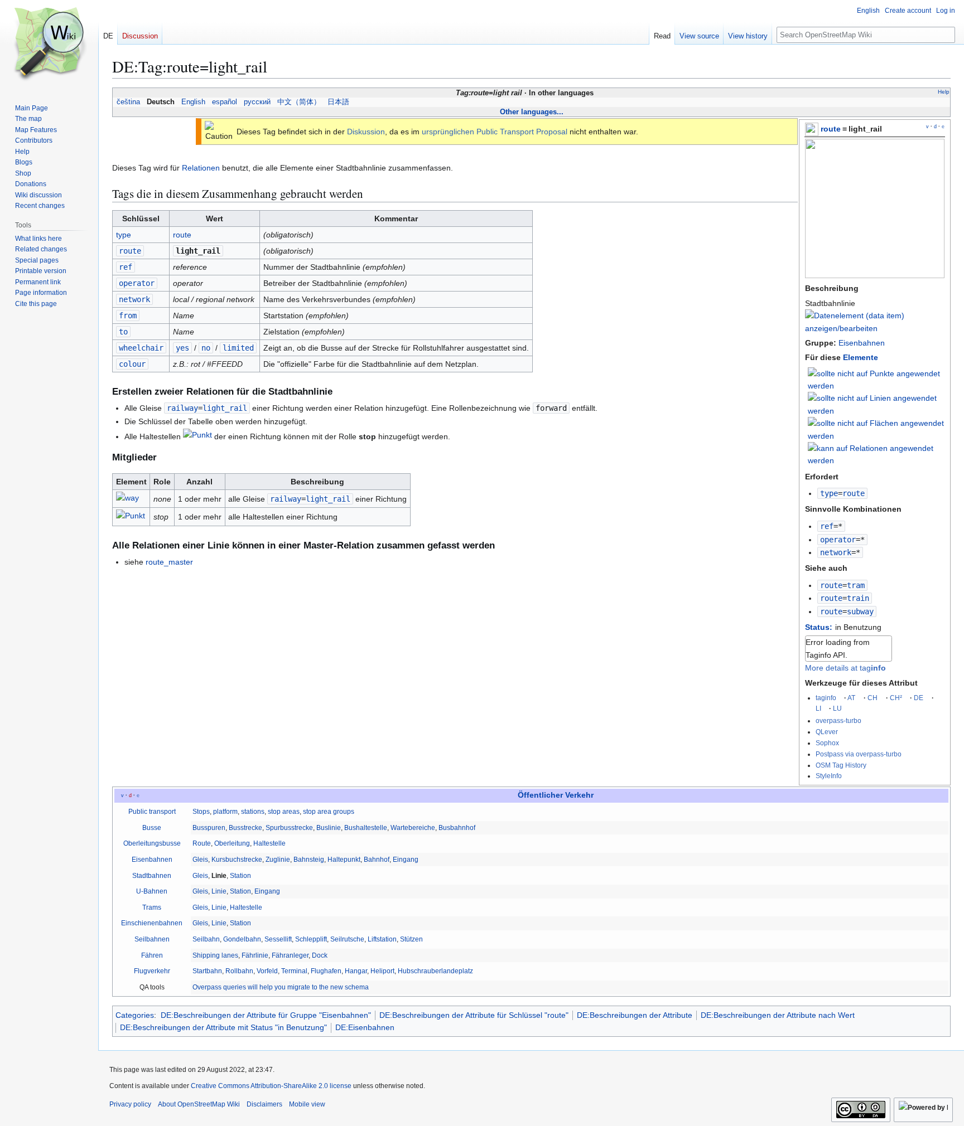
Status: (818, 627)
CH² (896, 697)
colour (132, 364)
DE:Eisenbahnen (364, 1027)
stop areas (284, 812)
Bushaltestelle (365, 828)
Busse (151, 828)
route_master (169, 561)
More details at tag (845, 667)
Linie (218, 891)
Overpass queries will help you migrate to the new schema (280, 987)
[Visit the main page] (49, 44)
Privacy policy (130, 1104)
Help (943, 92)
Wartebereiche (413, 828)
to (123, 331)
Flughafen (326, 971)
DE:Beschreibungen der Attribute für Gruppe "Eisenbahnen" (266, 1015)
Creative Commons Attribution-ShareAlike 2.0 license (271, 1086)
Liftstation (382, 939)
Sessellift (278, 939)
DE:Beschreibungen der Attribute (634, 1015)
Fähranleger (290, 955)
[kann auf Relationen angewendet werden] (876, 453)
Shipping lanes (215, 955)
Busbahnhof (456, 828)
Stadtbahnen (151, 876)
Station (240, 876)
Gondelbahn (242, 939)
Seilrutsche (347, 939)
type (829, 493)
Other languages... (531, 112)
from (128, 315)
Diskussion (366, 131)
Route (201, 843)
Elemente (860, 357)
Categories (134, 1015)
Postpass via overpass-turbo (859, 754)
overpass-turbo (838, 720)
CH (872, 697)
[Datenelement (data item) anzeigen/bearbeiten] (874, 328)
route (831, 128)
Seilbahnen (152, 939)
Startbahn (207, 971)
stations (252, 812)
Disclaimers (264, 1104)
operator (838, 539)
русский (257, 102)
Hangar (356, 971)
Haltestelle (269, 843)
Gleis (200, 859)
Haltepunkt (343, 859)
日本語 (338, 102)
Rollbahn (239, 971)
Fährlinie (255, 955)
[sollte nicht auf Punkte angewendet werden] (876, 379)
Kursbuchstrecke (236, 859)
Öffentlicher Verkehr (556, 795)
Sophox (827, 742)
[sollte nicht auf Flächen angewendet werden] (876, 428)
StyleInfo (829, 775)
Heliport (382, 971)
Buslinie (328, 828)
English (193, 102)
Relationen (201, 167)
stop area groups (328, 812)
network (835, 552)
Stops (201, 812)
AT (851, 697)
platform (225, 812)
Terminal (294, 971)
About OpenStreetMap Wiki (199, 1104)
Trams (151, 907)
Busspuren (208, 828)
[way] (127, 499)
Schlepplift (311, 939)
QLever (827, 731)
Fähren (152, 955)
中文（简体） (299, 102)
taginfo (826, 697)
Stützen (411, 939)
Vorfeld (267, 971)
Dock (319, 955)
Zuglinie (278, 859)
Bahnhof (376, 859)
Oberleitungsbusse (152, 843)
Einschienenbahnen (151, 923)
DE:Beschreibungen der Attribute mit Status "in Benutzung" (223, 1027)
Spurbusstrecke (289, 828)
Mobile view (307, 1104)
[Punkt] (197, 436)
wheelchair (141, 347)
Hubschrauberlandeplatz (435, 971)
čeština (128, 102)
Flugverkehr (152, 971)
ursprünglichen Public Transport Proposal (494, 131)
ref (826, 526)
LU (837, 708)
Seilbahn (206, 939)
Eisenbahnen (861, 342)
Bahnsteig (308, 859)
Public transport (152, 812)
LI (818, 708)
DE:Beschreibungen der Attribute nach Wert (778, 1015)
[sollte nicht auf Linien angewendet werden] (876, 404)
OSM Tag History (841, 765)
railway (182, 408)
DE (918, 697)
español (224, 102)
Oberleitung (232, 843)
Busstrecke (245, 828)
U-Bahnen (151, 891)
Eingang (405, 859)
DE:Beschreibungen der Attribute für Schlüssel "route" (473, 1015)
